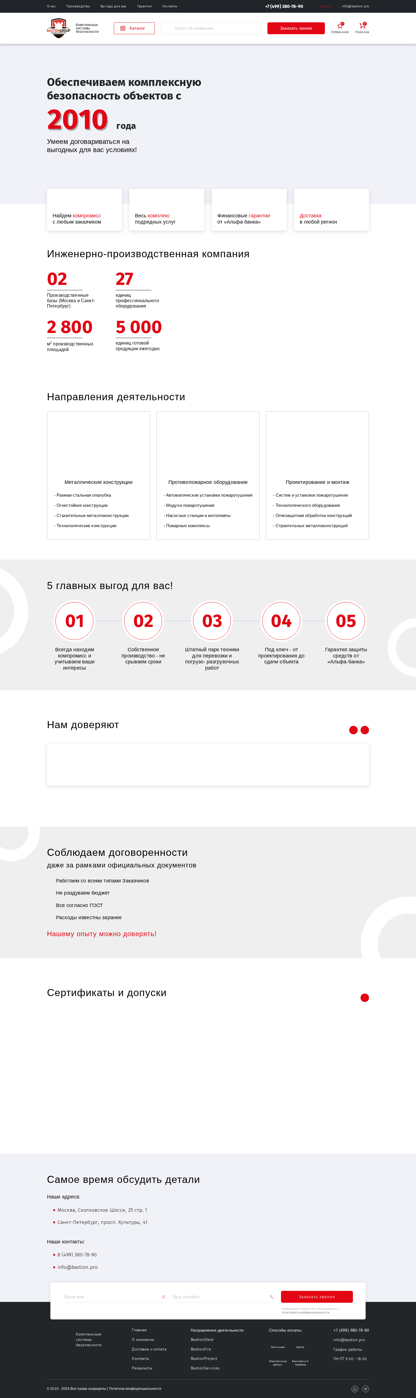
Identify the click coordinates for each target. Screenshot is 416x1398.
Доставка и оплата (149, 1349)
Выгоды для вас (113, 6)
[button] (353, 998)
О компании (143, 1339)
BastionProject (204, 1358)
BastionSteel (202, 1339)
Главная (139, 1330)
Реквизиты (142, 1368)
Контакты (169, 6)
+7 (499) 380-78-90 (284, 6)
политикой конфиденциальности (305, 1312)
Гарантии (144, 6)
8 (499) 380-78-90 (77, 1255)
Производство (78, 6)
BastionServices (205, 1368)
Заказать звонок (296, 28)
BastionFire (201, 1349)
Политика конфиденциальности (135, 1389)
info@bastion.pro (355, 6)
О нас (51, 6)
